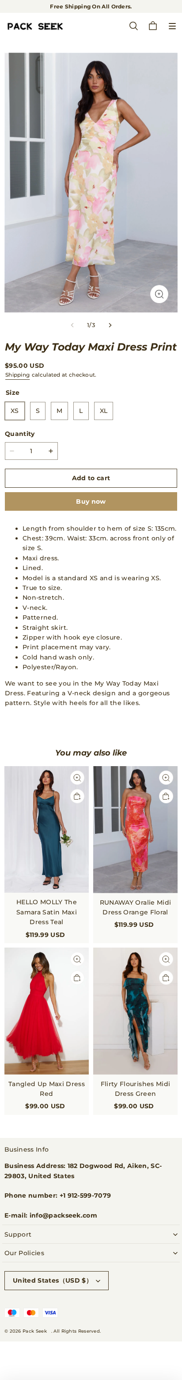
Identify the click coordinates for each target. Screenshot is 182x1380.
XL (104, 411)
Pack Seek (35, 1331)
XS (15, 411)
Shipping (17, 374)
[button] (172, 26)
